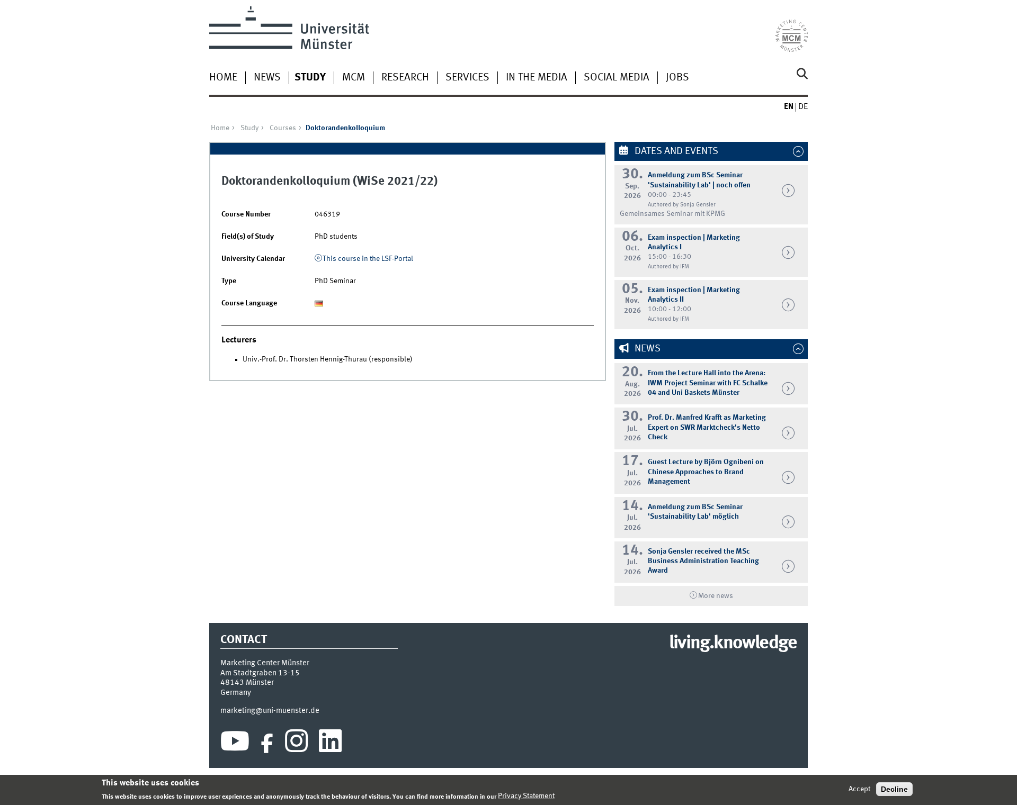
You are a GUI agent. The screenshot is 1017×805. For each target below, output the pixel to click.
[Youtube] (234, 743)
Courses (283, 128)
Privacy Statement (526, 796)
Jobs (677, 78)
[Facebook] (267, 743)
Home (223, 78)
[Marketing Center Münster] (791, 29)
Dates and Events (675, 151)
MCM (353, 78)
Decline (894, 789)
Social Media (616, 78)
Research (405, 78)
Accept (859, 789)
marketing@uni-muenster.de (269, 711)
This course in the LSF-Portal (368, 259)
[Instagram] (296, 743)
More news (715, 596)
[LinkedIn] (330, 743)
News (267, 78)
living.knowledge (733, 643)
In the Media (536, 78)
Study (310, 78)
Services (467, 78)
